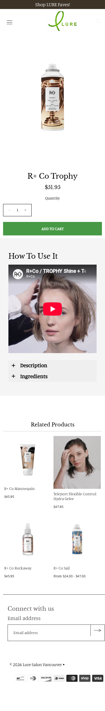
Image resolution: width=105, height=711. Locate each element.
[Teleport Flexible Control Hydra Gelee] (77, 462)
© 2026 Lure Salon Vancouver (36, 664)
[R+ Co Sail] (77, 539)
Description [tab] (33, 365)
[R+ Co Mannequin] (28, 459)
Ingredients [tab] (34, 376)
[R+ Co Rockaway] (28, 539)
